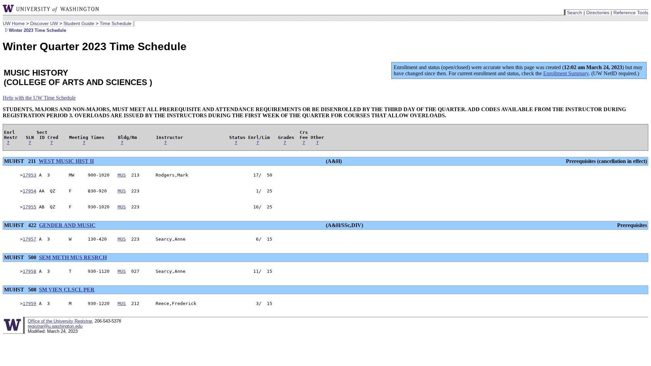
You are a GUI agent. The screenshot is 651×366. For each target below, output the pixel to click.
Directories (597, 12)
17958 (29, 271)
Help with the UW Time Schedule (39, 98)
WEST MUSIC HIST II (66, 161)
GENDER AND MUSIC (67, 225)
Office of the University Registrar (60, 321)
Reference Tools (630, 12)
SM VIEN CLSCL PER (67, 289)
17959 (29, 303)
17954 (29, 191)
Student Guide (78, 23)
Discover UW (44, 23)
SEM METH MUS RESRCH (73, 257)
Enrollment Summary (566, 73)
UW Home (14, 23)
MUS (122, 175)
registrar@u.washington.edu (55, 326)
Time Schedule (116, 23)
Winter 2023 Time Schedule (37, 30)
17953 (29, 175)
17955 (29, 206)
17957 (29, 239)
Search (574, 12)
